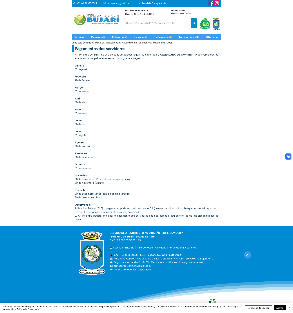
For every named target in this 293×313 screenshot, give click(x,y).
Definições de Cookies (258, 307)
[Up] (247, 255)
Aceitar (279, 307)
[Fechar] (289, 308)
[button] (98, 37)
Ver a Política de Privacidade (25, 309)
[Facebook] (211, 3)
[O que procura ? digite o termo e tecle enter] (194, 23)
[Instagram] (217, 3)
